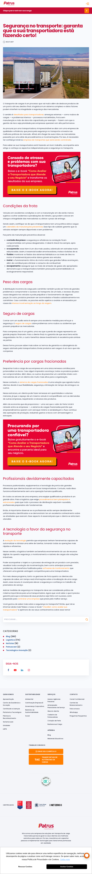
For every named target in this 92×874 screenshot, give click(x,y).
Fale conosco (75, 709)
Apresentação (8, 699)
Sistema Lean (8, 722)
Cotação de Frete (54, 721)
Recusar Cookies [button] (25, 867)
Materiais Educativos (55, 739)
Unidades (6, 725)
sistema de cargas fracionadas (34, 382)
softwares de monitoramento (56, 568)
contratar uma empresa (29, 599)
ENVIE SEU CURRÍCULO (47, 751)
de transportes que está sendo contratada (51, 140)
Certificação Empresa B (34, 703)
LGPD (5, 729)
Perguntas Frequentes (78, 716)
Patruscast (11, 647)
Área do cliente (53, 711)
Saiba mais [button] (65, 859)
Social (27, 716)
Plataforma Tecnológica (12, 712)
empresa (27, 140)
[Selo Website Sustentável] (46, 781)
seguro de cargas (23, 323)
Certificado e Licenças (11, 709)
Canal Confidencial (77, 699)
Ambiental (29, 699)
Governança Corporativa (34, 706)
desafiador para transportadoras (29, 114)
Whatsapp (74, 712)
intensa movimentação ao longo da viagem (31, 303)
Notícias (10, 643)
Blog (8, 636)
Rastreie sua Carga (55, 724)
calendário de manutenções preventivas (24, 226)
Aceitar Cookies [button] (66, 867)
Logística (10, 640)
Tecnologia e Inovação (17, 650)
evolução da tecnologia (15, 540)
